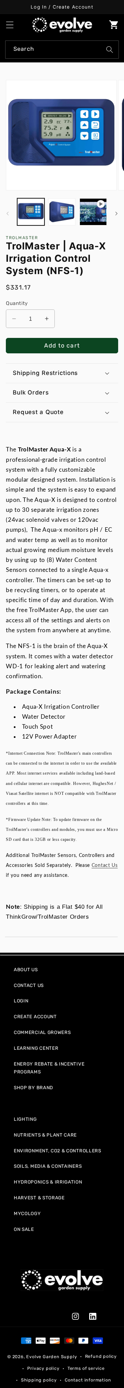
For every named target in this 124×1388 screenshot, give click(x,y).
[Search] (109, 49)
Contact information (88, 1380)
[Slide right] (116, 213)
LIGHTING (25, 1119)
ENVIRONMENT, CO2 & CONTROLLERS (57, 1150)
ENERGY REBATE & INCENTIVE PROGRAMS (49, 1067)
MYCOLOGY (27, 1213)
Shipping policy (39, 1380)
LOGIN (21, 1000)
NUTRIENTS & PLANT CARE (45, 1135)
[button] (10, 25)
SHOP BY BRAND (33, 1087)
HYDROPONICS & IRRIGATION (48, 1182)
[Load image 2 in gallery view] (61, 211)
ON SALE (24, 1229)
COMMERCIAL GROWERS (42, 1032)
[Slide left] (7, 213)
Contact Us (105, 865)
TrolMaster (22, 237)
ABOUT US (26, 969)
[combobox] (62, 50)
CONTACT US (29, 985)
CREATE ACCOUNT (35, 1016)
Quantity (17, 303)
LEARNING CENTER (36, 1048)
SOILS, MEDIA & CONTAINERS (48, 1166)
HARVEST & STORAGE (39, 1197)
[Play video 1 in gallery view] (93, 211)
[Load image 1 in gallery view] (30, 211)
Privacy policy (43, 1368)
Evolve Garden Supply (51, 1356)
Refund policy (101, 1356)
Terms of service (86, 1368)
